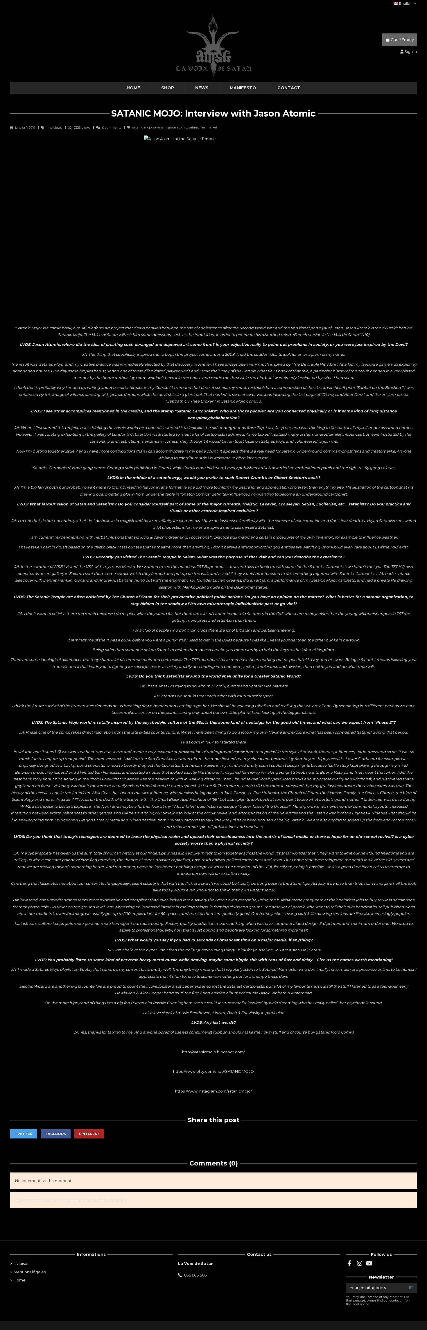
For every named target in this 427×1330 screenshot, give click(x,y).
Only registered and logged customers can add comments (70, 1199)
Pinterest (89, 1134)
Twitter (23, 1134)
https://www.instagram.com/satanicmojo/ (213, 1091)
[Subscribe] (411, 1288)
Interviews (54, 128)
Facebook (56, 1134)
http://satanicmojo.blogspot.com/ (213, 1052)
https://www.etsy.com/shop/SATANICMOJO (213, 1071)
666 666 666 (195, 1275)
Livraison (22, 1263)
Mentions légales (30, 1272)
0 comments (111, 128)
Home (20, 1280)
